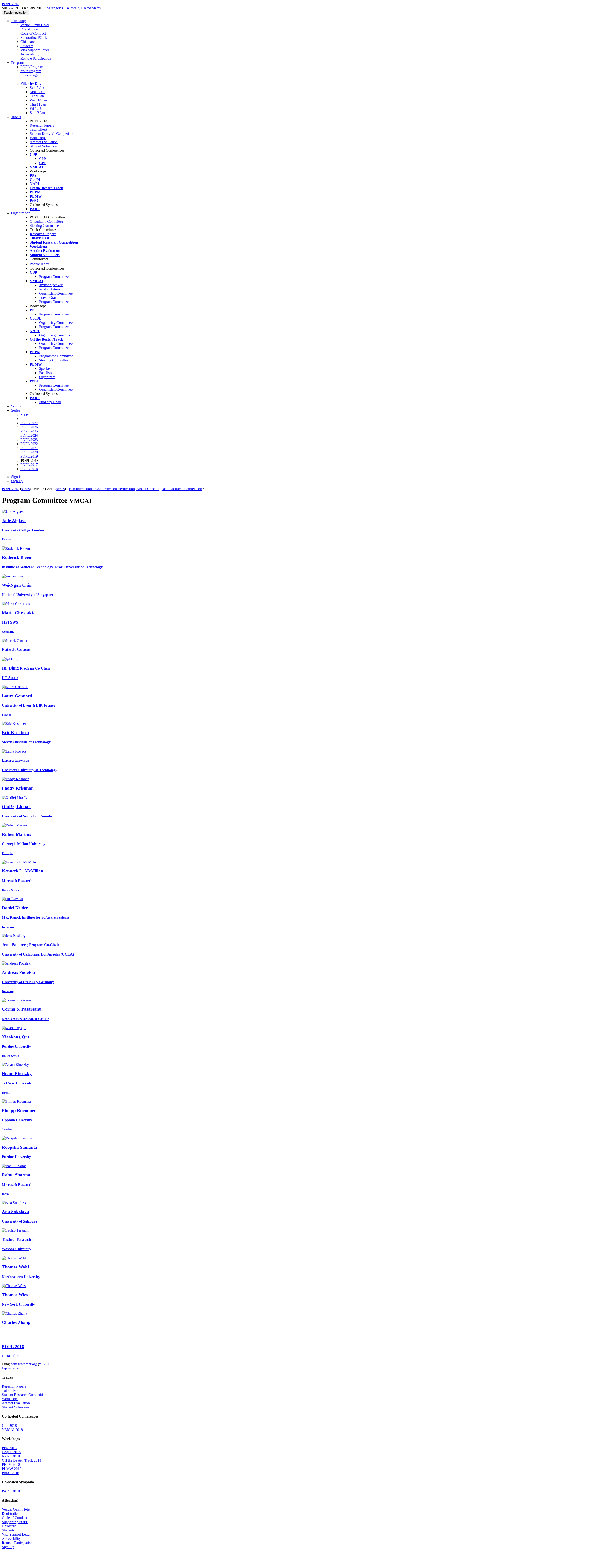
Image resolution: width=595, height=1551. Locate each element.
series (25, 489)
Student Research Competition (52, 134)
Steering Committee (44, 226)
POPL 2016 (29, 469)
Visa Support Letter (34, 50)
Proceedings (29, 75)
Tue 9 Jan (37, 96)
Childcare (27, 42)
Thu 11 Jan (38, 104)
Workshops (38, 138)
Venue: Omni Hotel (34, 25)
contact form (11, 1356)
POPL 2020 (29, 452)
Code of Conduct (33, 33)
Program (17, 63)
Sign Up (8, 1547)
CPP (42, 159)
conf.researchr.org (24, 1364)
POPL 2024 (29, 435)
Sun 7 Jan (37, 88)
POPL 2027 (29, 423)
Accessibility (29, 54)
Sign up (17, 481)
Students (26, 46)
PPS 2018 (9, 1448)
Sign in (16, 477)
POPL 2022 (29, 444)
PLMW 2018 (11, 1469)
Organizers (47, 377)
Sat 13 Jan (37, 113)
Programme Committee (56, 356)
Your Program (30, 71)
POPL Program (31, 67)
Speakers (45, 369)
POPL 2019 (29, 456)
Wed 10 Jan (38, 100)
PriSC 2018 (10, 1473)
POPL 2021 (29, 448)
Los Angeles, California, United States (72, 8)
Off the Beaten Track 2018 (21, 1460)
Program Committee (54, 277)
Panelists (45, 373)
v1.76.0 (44, 1364)
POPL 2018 (10, 489)
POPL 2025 (29, 431)
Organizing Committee (46, 221)
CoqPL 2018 (11, 1452)
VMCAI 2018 (12, 1430)
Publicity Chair (50, 402)
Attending (18, 21)
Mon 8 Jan (37, 92)
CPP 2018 (9, 1425)
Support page (10, 1368)
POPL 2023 (29, 440)
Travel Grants (49, 297)
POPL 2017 (29, 465)
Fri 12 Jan (37, 109)
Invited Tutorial (50, 289)
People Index (39, 264)
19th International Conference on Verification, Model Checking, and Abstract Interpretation (135, 489)
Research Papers (42, 125)
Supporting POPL (33, 37)
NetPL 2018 (11, 1456)
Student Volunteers (43, 146)
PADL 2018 (11, 1491)
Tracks (16, 117)
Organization (20, 213)
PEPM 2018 (11, 1464)
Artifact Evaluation (44, 142)
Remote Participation (35, 58)
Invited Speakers (51, 285)
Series (24, 414)
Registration (29, 29)
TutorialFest (38, 129)
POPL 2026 (29, 427)
